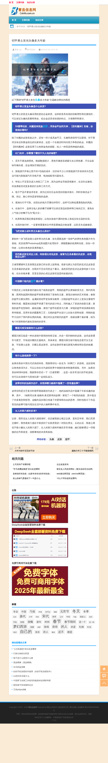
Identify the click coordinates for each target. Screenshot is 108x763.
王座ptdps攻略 (19, 689)
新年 (39, 621)
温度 (38, 627)
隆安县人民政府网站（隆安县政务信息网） (75, 468)
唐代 (23, 616)
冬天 (76, 611)
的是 (73, 626)
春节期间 (70, 622)
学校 (37, 617)
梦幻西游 (20, 626)
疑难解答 (81, 707)
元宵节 (64, 611)
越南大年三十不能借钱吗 (82, 450)
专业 (15, 611)
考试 (15, 632)
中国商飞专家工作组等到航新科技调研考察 (32, 680)
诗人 (45, 632)
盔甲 (33, 281)
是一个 (82, 621)
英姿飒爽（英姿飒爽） (23, 662)
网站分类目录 (52, 707)
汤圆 (32, 626)
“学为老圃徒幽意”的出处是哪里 (26, 468)
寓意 (54, 616)
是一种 (91, 622)
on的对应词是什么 (21, 675)
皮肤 (45, 126)
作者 (40, 612)
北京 (14, 617)
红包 (89, 626)
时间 (47, 621)
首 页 (11, 2)
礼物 (81, 626)
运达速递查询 (62, 464)
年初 (68, 616)
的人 (64, 626)
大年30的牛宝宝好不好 (25, 450)
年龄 (74, 617)
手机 (15, 622)
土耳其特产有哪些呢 (22, 464)
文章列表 (20, 2)
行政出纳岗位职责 (21, 653)
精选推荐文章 (63, 707)
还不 (61, 632)
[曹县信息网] (24, 5)
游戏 (46, 626)
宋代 (45, 616)
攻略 (30, 622)
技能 (22, 622)
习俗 (32, 611)
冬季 (86, 611)
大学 (30, 616)
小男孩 (54, 720)
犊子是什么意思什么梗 (23, 657)
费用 (53, 632)
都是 (69, 632)
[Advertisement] (54, 743)
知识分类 (31, 2)
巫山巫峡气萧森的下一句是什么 (26, 478)
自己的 (26, 631)
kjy (20, 50)
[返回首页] (103, 669)
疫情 (55, 626)
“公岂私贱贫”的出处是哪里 (24, 648)
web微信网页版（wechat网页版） (71, 473)
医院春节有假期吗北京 (23, 684)
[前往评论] (103, 676)
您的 (90, 617)
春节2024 (21, 26)
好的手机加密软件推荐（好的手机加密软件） (33, 671)
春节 (57, 621)
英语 (37, 631)
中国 (23, 611)
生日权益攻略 (19, 666)
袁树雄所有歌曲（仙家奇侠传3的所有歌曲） (32, 473)
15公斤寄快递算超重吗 (67, 478)
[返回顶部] (103, 683)
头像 (37, 100)
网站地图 (73, 707)
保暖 (55, 612)
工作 (61, 616)
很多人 (83, 616)
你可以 (47, 612)
